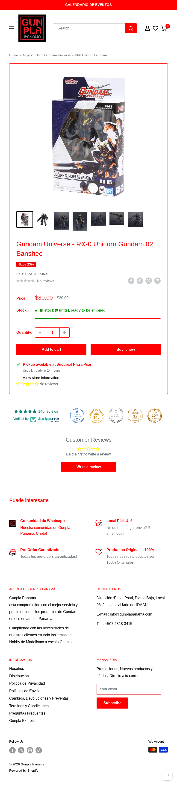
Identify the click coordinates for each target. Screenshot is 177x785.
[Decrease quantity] (40, 332)
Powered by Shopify (23, 770)
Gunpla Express (22, 721)
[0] (164, 28)
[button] (27, 384)
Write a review (89, 467)
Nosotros (16, 669)
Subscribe (112, 703)
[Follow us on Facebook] (12, 750)
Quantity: (24, 332)
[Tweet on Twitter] (148, 280)
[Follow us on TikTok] (38, 750)
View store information (41, 378)
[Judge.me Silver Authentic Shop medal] (116, 415)
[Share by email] (157, 280)
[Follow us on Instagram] (30, 750)
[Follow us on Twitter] (21, 750)
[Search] (131, 28)
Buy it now (125, 349)
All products (31, 55)
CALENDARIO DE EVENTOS (88, 5)
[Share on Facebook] (131, 280)
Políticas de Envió (24, 691)
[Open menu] (11, 28)
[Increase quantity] (64, 332)
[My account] (147, 28)
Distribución (19, 676)
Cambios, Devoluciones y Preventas (39, 698)
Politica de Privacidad (27, 683)
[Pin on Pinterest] (140, 280)
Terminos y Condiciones (29, 706)
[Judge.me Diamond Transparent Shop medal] (77, 415)
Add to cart (51, 349)
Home (13, 55)
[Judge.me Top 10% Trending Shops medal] (154, 415)
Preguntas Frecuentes (27, 713)
